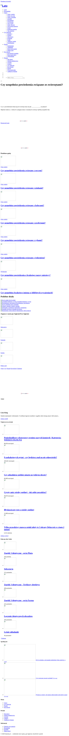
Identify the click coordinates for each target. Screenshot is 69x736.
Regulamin (7, 728)
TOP (5, 10)
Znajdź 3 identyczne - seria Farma (19, 600)
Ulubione (3, 638)
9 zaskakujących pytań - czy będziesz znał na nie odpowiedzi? (30, 457)
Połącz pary (10, 50)
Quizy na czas (11, 16)
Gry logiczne (7, 32)
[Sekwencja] (10, 565)
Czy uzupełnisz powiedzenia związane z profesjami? (23, 223)
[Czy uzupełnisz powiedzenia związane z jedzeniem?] (8, 252)
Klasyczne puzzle (12, 49)
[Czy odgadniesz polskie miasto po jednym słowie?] (11, 471)
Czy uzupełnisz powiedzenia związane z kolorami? (22, 205)
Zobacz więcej (4, 536)
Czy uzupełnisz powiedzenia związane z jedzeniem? (23, 258)
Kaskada (9, 38)
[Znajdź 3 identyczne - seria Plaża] (10, 549)
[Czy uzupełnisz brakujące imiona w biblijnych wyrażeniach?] (8, 287)
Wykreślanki (10, 56)
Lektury (9, 64)
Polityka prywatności (9, 726)
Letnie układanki (11, 632)
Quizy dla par (11, 25)
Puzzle (6, 44)
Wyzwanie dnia (11, 70)
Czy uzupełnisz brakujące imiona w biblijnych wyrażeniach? (27, 293)
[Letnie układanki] (10, 628)
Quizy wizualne (11, 17)
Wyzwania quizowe (12, 26)
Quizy (5, 13)
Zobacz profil (4, 418)
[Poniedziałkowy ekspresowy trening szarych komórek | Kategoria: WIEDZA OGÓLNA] (11, 434)
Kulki (8, 40)
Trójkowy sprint (11, 41)
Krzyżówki (7, 52)
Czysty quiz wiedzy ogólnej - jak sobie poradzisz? (25, 492)
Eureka (9, 35)
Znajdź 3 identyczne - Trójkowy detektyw (22, 585)
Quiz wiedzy (4, 167)
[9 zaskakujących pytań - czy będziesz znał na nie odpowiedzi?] (11, 454)
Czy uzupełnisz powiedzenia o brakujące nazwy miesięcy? (25, 275)
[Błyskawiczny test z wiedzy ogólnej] (11, 506)
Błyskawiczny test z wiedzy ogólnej (19, 510)
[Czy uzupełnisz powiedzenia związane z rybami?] (8, 235)
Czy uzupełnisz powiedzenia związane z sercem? (21, 170)
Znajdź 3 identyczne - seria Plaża (18, 553)
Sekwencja (10, 37)
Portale (6, 58)
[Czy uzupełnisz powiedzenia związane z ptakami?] (8, 183)
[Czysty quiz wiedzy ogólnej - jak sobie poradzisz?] (11, 488)
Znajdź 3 (9, 34)
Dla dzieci (10, 59)
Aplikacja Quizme (12, 71)
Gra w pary (10, 23)
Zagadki (9, 19)
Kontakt (6, 729)
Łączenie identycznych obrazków (18, 616)
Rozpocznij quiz (5, 123)
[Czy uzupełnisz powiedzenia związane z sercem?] (8, 165)
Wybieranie (10, 22)
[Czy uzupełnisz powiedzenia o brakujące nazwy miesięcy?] (8, 270)
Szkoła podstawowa (12, 61)
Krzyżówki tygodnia (12, 53)
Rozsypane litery (11, 55)
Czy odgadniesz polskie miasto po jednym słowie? (25, 475)
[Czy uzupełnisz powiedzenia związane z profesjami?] (8, 218)
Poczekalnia (7, 11)
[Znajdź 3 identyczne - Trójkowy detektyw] (10, 581)
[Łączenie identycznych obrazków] (10, 612)
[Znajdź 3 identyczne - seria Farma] (10, 597)
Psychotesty (10, 20)
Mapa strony (7, 731)
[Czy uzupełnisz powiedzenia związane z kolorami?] (8, 200)
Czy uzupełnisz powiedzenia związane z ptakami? (22, 188)
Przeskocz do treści (6, 1)
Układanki (10, 47)
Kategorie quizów (12, 29)
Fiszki (9, 28)
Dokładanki (10, 46)
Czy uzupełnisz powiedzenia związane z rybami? (21, 240)
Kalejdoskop (10, 43)
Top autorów (10, 31)
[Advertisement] (34, 116)
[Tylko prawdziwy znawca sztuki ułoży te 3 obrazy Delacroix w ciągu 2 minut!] (11, 523)
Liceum (9, 62)
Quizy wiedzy (11, 14)
